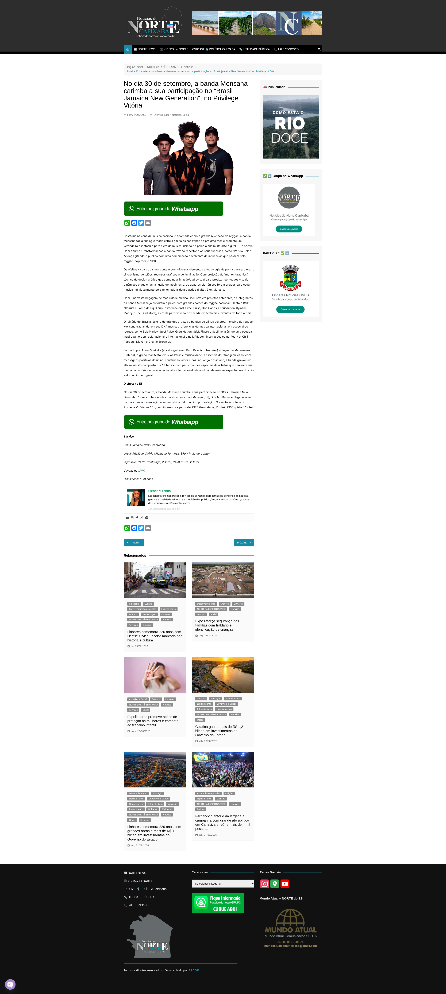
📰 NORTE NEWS (144, 49)
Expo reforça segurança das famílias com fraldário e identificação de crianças (217, 625)
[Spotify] (146, 518)
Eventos (158, 114)
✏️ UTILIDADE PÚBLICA (254, 49)
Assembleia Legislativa (208, 793)
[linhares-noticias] (291, 288)
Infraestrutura (204, 709)
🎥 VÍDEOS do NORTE (174, 49)
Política (201, 809)
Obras (200, 719)
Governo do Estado (227, 703)
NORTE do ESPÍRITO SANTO (143, 619)
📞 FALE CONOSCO (286, 49)
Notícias (176, 114)
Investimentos (224, 709)
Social (186, 114)
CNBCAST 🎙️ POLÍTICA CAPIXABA (213, 49)
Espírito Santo (168, 608)
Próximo (242, 542)
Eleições (229, 793)
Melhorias (167, 809)
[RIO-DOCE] (291, 126)
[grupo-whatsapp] (174, 208)
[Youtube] (127, 518)
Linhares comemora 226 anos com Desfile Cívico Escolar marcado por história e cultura (154, 636)
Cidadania (134, 603)
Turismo (147, 624)
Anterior (136, 542)
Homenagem (149, 614)
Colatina (201, 698)
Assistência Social (138, 699)
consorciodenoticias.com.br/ (164, 508)
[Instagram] (132, 518)
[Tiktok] (141, 518)
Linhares (165, 614)
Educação (216, 698)
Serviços (133, 624)
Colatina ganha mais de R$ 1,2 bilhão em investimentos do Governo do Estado (219, 731)
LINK (141, 470)
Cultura (148, 603)
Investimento (136, 809)
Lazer (167, 114)
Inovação (172, 804)
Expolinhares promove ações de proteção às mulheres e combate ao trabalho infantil (152, 721)
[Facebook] (137, 518)
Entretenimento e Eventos (142, 608)
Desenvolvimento (206, 603)
